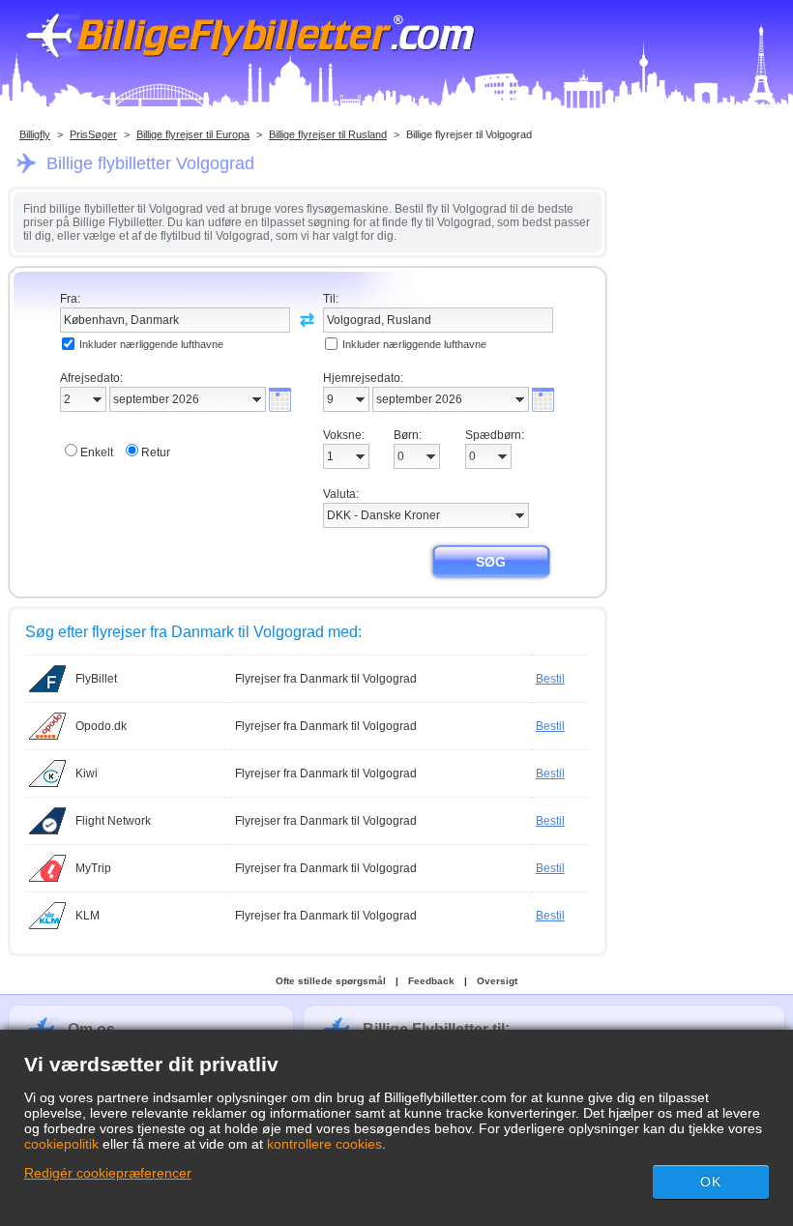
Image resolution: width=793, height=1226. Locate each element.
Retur (155, 452)
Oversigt (497, 981)
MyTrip (93, 868)
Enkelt (96, 452)
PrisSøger (93, 134)
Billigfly (34, 134)
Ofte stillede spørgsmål (331, 981)
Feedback (431, 981)
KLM (87, 915)
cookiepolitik (61, 1144)
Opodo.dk (101, 726)
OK (710, 1181)
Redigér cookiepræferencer (107, 1173)
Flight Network (113, 821)
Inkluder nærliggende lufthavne (151, 344)
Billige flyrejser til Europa (193, 134)
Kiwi (86, 773)
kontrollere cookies (324, 1144)
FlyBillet (96, 679)
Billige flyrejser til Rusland (328, 134)
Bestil (550, 679)
